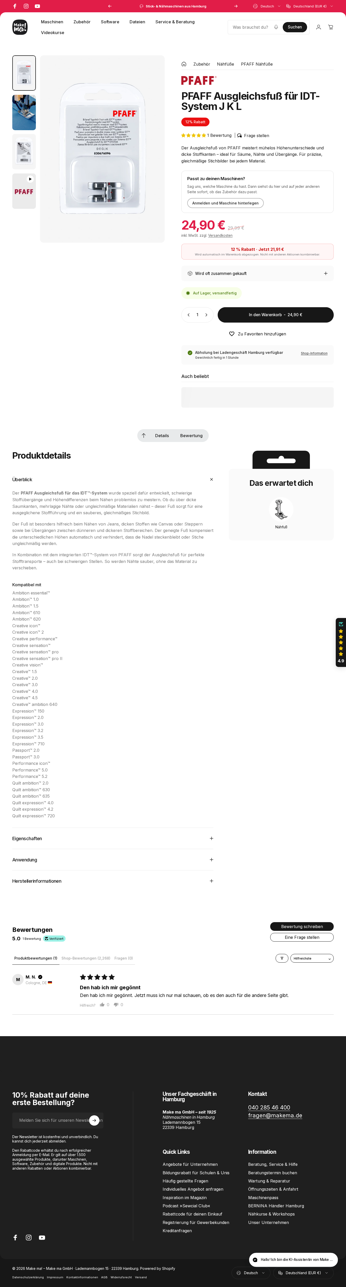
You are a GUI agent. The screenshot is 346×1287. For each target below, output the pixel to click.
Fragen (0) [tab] (123, 958)
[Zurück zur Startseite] (183, 64)
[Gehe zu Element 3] (24, 151)
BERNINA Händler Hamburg (276, 1205)
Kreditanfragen (177, 1230)
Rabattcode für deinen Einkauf (192, 1214)
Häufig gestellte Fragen (185, 1180)
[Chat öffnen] (329, 1260)
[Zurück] (110, 6)
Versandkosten (220, 235)
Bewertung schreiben (302, 926)
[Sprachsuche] (276, 27)
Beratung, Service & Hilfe (273, 1164)
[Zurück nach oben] (143, 435)
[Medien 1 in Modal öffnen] (102, 149)
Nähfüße (225, 64)
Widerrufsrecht (121, 1277)
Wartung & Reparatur (269, 1180)
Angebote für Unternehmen (190, 1164)
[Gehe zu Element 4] (24, 191)
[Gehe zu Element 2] (24, 112)
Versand (141, 1277)
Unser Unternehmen (268, 1222)
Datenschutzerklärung (28, 1277)
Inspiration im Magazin (185, 1197)
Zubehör (201, 64)
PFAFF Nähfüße (257, 64)
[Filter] (282, 958)
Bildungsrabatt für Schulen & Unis (196, 1172)
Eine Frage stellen (302, 937)
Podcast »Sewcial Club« (186, 1205)
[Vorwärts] (236, 6)
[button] (194, 135)
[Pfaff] (199, 80)
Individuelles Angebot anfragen (193, 1189)
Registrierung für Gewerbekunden (196, 1222)
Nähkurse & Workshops (271, 1214)
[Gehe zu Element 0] (24, 73)
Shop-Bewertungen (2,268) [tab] (85, 958)
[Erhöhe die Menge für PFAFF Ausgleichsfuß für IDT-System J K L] (207, 314)
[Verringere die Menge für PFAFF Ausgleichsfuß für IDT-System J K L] (187, 314)
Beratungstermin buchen (272, 1172)
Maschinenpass (263, 1197)
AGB (104, 1277)
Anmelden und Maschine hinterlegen (225, 203)
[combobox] (267, 6)
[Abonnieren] (94, 1120)
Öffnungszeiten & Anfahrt (273, 1189)
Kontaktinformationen (82, 1277)
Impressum (55, 1277)
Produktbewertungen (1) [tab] (35, 958)
